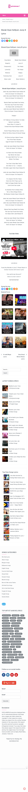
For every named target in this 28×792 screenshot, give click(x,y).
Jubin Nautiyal (6, 636)
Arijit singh (13, 618)
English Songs (5, 568)
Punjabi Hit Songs (6, 591)
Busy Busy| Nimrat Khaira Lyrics (21, 357)
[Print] (14, 41)
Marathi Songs (5, 579)
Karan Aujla (5, 639)
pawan (12, 646)
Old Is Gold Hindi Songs (8, 588)
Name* (4, 689)
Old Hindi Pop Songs (7, 585)
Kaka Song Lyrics (16, 636)
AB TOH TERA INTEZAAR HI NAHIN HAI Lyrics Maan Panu (18, 491)
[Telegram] (12, 41)
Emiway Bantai (15, 625)
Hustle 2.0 (5, 633)
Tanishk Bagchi (19, 657)
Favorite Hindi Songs (7, 571)
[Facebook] (2, 41)
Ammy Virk (5, 618)
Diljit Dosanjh (6, 625)
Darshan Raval (6, 623)
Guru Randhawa (18, 628)
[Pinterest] (7, 41)
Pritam (18, 646)
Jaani (11, 633)
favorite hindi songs (7, 628)
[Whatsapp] (9, 41)
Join (4, 604)
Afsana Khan (15, 615)
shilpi (4, 654)
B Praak (19, 620)
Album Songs (5, 559)
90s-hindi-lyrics (6, 615)
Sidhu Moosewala (12, 654)
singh (20, 654)
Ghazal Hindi (5, 574)
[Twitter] (5, 41)
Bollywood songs (6, 565)
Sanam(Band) (17, 652)
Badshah (13, 620)
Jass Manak (18, 633)
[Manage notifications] (24, 788)
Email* (4, 694)
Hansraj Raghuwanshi (8, 631)
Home (3, 19)
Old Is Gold (5, 646)
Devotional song (16, 623)
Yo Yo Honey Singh (7, 662)
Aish (22, 615)
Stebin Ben (10, 657)
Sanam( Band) (5, 596)
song (4, 657)
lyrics (4, 641)
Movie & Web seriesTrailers (9, 582)
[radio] (10, 280)
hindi (17, 631)
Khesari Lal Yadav (20, 639)
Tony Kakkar (6, 660)
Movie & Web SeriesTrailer (14, 641)
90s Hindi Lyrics (6, 557)
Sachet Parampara (7, 652)
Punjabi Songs (9, 19)
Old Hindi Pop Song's (16, 644)
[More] (17, 41)
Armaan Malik (21, 618)
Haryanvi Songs (6, 577)
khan (12, 639)
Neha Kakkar (6, 644)
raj (14, 649)
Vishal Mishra (14, 660)
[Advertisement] (14, 759)
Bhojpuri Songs (6, 562)
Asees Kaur (5, 620)
